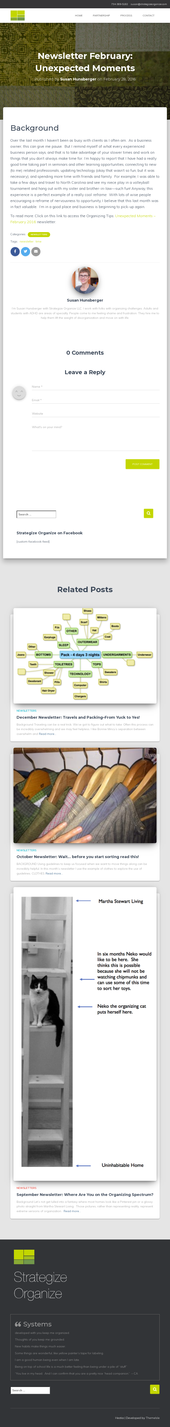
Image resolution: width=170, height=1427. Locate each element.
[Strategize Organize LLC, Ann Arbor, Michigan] (17, 15)
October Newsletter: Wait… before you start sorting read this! (78, 857)
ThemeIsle (153, 1418)
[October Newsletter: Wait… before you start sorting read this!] (85, 795)
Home (79, 15)
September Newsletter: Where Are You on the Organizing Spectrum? (85, 1194)
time (38, 241)
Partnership (101, 15)
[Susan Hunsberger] (85, 280)
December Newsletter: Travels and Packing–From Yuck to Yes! (78, 717)
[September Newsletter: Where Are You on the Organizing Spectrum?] (85, 1034)
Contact (148, 15)
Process (126, 15)
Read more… (47, 734)
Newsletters (39, 234)
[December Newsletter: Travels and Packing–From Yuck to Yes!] (85, 655)
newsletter (27, 241)
